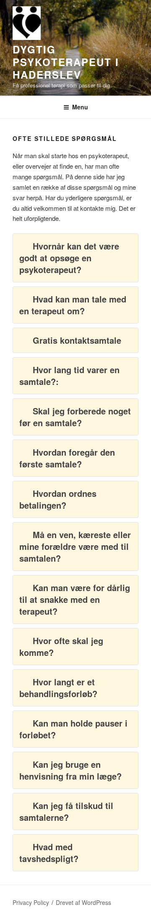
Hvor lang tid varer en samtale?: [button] (69, 375)
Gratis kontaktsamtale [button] (77, 340)
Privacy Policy (31, 902)
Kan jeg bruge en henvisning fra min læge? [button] (70, 770)
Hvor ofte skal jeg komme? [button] (61, 646)
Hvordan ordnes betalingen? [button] (57, 499)
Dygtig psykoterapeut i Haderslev (66, 62)
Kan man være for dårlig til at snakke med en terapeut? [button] (74, 599)
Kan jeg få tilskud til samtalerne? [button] (66, 811)
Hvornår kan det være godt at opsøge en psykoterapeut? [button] (69, 258)
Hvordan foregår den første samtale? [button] (67, 458)
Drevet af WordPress (83, 902)
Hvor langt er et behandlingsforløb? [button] (58, 688)
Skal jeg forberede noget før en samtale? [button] (75, 417)
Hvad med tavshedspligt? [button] (48, 853)
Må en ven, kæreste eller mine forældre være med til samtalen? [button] (75, 546)
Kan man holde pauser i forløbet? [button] (73, 729)
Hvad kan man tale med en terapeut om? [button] (72, 305)
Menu (80, 107)
